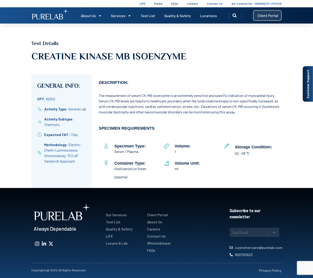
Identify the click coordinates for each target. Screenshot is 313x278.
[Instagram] (37, 243)
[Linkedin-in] (44, 243)
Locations (208, 15)
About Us (88, 15)
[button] (235, 16)
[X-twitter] (50, 243)
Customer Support (308, 84)
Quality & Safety (177, 15)
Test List (147, 15)
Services (118, 15)
